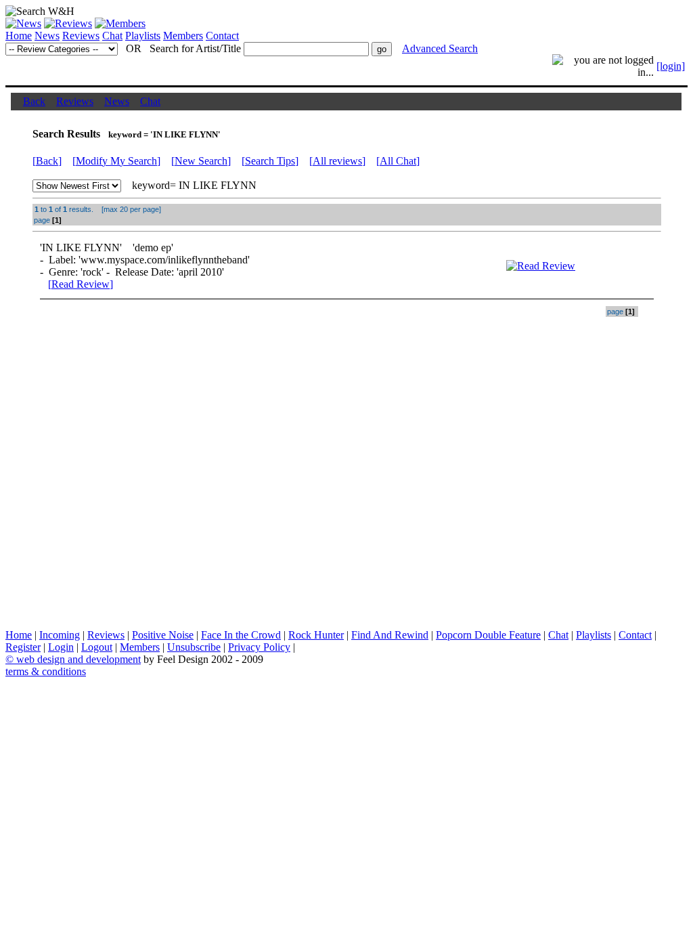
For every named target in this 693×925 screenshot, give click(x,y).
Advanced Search (440, 48)
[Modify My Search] (116, 161)
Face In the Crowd (241, 635)
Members (183, 35)
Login (61, 647)
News (47, 35)
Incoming (59, 635)
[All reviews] (337, 161)
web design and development (78, 659)
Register (23, 647)
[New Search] (201, 161)
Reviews (80, 35)
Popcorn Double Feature (488, 635)
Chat (112, 35)
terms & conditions (45, 671)
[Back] (47, 161)
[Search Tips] (270, 161)
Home (18, 35)
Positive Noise (163, 635)
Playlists (142, 35)
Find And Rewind (389, 635)
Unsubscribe (194, 647)
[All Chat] (398, 161)
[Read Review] (80, 284)
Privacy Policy (259, 647)
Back (34, 101)
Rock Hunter (316, 635)
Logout (96, 647)
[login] (670, 66)
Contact (222, 35)
